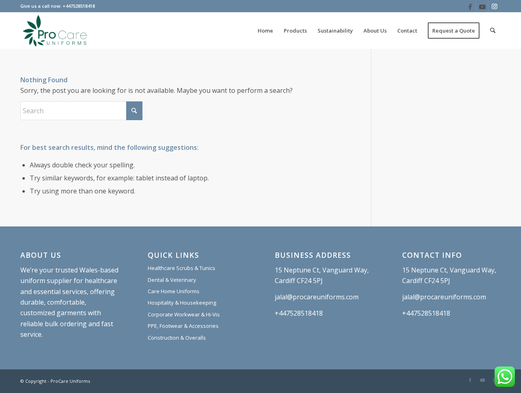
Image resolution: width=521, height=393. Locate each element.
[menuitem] (265, 30)
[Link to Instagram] (494, 6)
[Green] (55, 30)
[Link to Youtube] (482, 6)
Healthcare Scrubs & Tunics (181, 268)
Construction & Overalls (177, 337)
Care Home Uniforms (173, 291)
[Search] (493, 30)
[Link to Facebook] (470, 6)
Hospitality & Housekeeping (182, 302)
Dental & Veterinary (172, 279)
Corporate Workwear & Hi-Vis (184, 314)
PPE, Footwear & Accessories (183, 325)
